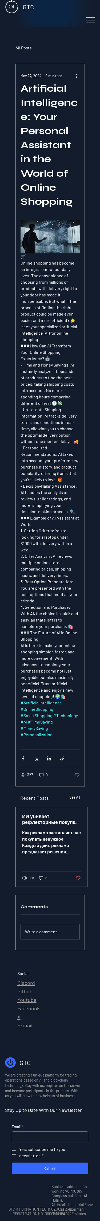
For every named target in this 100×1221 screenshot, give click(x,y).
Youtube (27, 1000)
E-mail (25, 1025)
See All (74, 797)
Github (25, 991)
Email (17, 1127)
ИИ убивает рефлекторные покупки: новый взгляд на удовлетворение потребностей (50, 819)
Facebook (28, 1008)
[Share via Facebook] (23, 758)
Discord (26, 983)
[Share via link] (62, 758)
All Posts (23, 47)
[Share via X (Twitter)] (36, 758)
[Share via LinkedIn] (49, 758)
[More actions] (76, 76)
